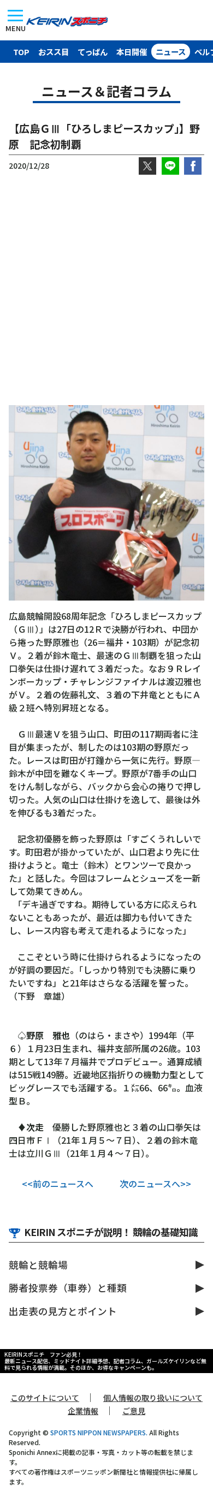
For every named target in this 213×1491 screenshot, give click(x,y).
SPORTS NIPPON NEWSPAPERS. (98, 1432)
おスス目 (53, 51)
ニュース (171, 51)
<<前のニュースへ (57, 1183)
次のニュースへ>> (155, 1183)
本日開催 (131, 51)
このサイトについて (44, 1397)
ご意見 (133, 1410)
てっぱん (93, 51)
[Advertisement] (106, 289)
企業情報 (83, 1410)
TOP (21, 51)
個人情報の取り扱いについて (153, 1397)
